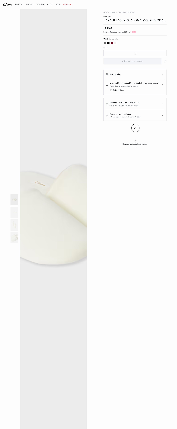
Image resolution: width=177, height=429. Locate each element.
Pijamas (112, 12)
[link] (18, 4)
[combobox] (135, 53)
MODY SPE (107, 16)
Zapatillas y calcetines (126, 12)
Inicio (105, 12)
